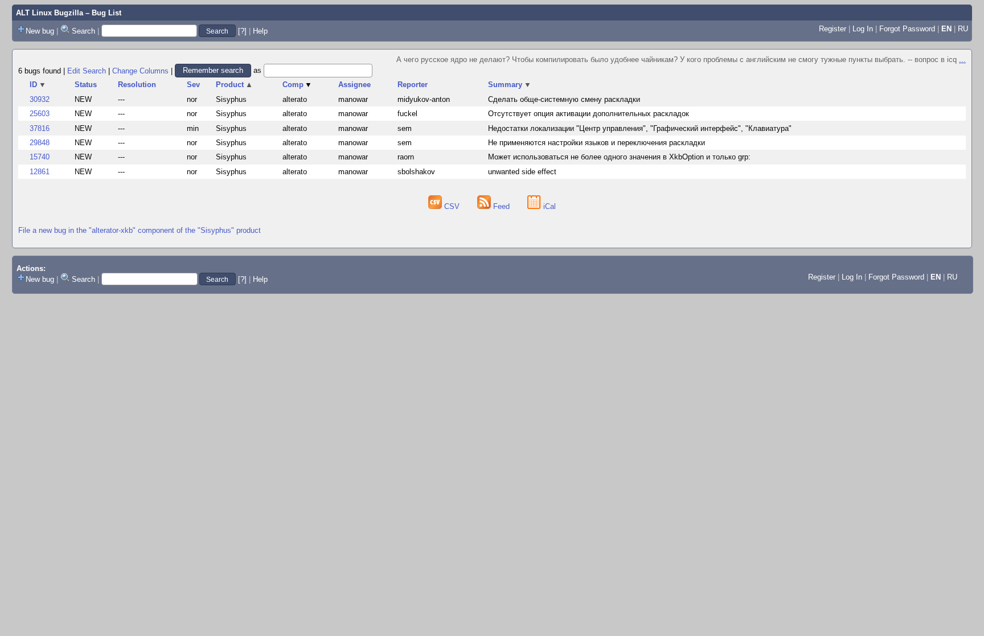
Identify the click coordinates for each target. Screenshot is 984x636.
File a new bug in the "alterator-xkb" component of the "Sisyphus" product (139, 230)
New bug (40, 31)
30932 (40, 99)
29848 (40, 142)
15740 (40, 157)
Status (86, 84)
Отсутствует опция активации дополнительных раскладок (588, 113)
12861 (40, 171)
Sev (193, 84)
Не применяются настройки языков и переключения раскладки (596, 142)
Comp (297, 84)
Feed (501, 206)
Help (260, 31)
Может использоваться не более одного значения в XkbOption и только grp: (619, 157)
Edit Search (86, 70)
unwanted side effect (522, 171)
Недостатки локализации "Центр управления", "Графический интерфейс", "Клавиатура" (640, 128)
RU (963, 28)
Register (832, 28)
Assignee (354, 84)
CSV (452, 206)
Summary (509, 84)
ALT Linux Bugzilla (49, 13)
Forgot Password (907, 28)
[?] (242, 31)
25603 (40, 113)
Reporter (412, 84)
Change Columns (140, 70)
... (962, 59)
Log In (862, 28)
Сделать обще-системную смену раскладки (564, 99)
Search (83, 31)
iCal (548, 206)
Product (234, 84)
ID (38, 84)
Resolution (137, 84)
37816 (40, 128)
